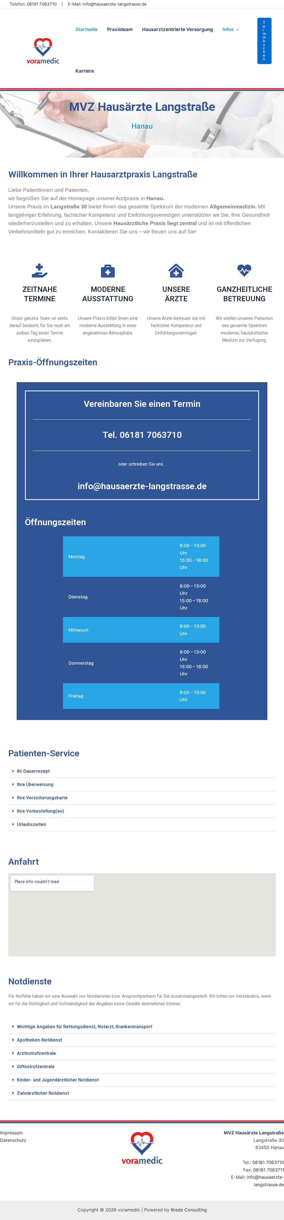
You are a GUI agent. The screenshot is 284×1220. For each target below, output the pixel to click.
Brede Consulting (189, 1210)
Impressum (11, 1132)
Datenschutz (13, 1140)
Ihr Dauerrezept (33, 771)
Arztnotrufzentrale (36, 1053)
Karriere (84, 71)
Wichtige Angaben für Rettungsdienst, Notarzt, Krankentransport (84, 1026)
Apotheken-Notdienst (39, 1040)
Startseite (86, 29)
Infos (228, 29)
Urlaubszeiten (31, 824)
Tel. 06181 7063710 (142, 435)
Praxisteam (120, 29)
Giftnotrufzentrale (36, 1066)
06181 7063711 (268, 1170)
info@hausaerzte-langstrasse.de (115, 4)
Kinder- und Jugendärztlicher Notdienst (58, 1080)
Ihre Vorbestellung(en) (40, 811)
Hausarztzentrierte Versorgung (177, 29)
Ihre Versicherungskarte (42, 797)
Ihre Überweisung (35, 784)
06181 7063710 (42, 4)
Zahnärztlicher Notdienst (43, 1093)
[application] (236, 29)
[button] (264, 41)
